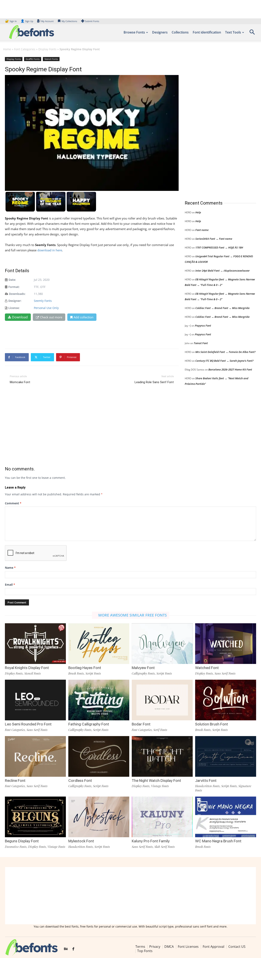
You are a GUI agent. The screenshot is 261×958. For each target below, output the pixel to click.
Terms (140, 946)
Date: (12, 280)
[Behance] (66, 949)
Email (10, 584)
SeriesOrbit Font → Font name (213, 239)
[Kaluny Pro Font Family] (162, 817)
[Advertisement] (215, 124)
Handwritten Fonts (207, 786)
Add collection (83, 317)
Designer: (14, 301)
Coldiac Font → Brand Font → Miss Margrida (222, 308)
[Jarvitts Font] (225, 756)
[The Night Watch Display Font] (162, 756)
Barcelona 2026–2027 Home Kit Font (230, 369)
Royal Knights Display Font (27, 668)
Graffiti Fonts (33, 58)
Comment (13, 503)
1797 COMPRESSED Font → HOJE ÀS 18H (219, 247)
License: (14, 308)
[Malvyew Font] (162, 643)
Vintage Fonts (160, 786)
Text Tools (233, 32)
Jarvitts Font (206, 780)
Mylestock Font (81, 841)
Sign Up (27, 21)
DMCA (169, 946)
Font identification (207, 32)
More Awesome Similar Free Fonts (132, 615)
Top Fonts (145, 951)
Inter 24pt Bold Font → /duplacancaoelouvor (222, 270)
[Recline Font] (35, 756)
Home (7, 49)
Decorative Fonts (16, 847)
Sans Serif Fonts (225, 673)
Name (10, 568)
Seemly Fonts (43, 301)
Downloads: (17, 294)
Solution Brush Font (211, 724)
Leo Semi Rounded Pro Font (28, 724)
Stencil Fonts (51, 58)
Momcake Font (20, 382)
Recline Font (15, 780)
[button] (252, 33)
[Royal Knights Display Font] (35, 643)
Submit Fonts (92, 21)
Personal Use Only (46, 308)
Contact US (237, 946)
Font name (202, 230)
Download (20, 317)
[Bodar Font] (162, 700)
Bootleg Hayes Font (84, 668)
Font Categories (24, 49)
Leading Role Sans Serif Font (154, 382)
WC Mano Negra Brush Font (218, 841)
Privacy (154, 946)
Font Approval (213, 946)
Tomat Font (201, 343)
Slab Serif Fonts (164, 847)
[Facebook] (73, 949)
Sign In (11, 21)
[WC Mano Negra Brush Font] (225, 817)
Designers (160, 32)
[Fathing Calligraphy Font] (98, 700)
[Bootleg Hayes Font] (98, 643)
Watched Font (207, 668)
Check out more (51, 317)
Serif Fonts (160, 730)
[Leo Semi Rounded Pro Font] (35, 700)
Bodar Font (141, 724)
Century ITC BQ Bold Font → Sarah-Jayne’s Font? (224, 361)
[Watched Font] (225, 643)
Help (198, 212)
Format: (14, 287)
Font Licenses (188, 946)
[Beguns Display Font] (35, 817)
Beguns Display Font (22, 841)
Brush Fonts (76, 673)
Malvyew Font (143, 668)
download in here (49, 250)
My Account (47, 21)
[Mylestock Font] (98, 817)
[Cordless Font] (98, 756)
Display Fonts (47, 49)
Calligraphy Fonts (143, 673)
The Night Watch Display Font (156, 780)
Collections (180, 32)
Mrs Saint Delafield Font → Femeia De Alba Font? (225, 352)
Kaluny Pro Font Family (151, 841)
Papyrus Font (203, 325)
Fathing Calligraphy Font (88, 724)
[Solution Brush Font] (225, 700)
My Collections (69, 21)
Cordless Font (80, 780)
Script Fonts (93, 673)
